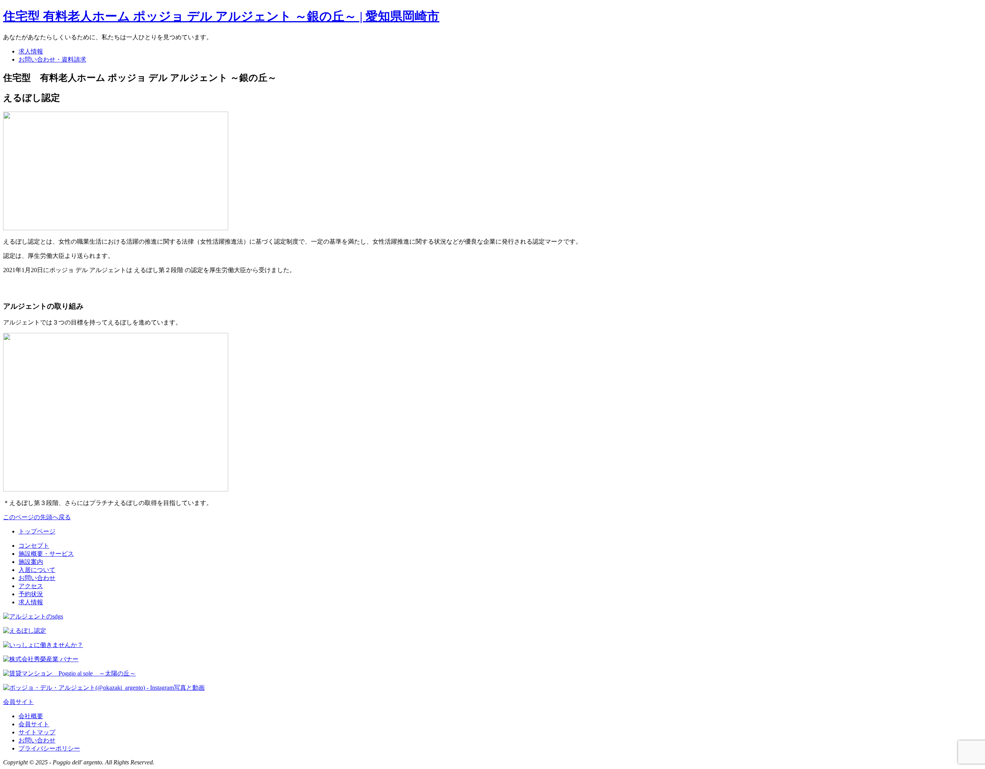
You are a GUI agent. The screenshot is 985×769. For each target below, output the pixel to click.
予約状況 (30, 594)
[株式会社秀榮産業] (40, 659)
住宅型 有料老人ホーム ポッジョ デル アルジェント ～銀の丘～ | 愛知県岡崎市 (221, 16)
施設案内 (30, 561)
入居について (36, 570)
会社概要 (30, 716)
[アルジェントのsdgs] (33, 616)
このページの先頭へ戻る (37, 517)
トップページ (36, 531)
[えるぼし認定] (24, 630)
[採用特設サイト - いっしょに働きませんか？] (43, 645)
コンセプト (33, 545)
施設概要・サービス (46, 553)
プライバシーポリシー (49, 748)
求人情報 (30, 51)
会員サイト (18, 702)
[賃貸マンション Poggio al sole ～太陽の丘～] (69, 673)
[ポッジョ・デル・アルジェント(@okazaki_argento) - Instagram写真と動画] (104, 687)
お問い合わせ (36, 578)
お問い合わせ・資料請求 (52, 59)
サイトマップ (36, 732)
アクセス (30, 586)
